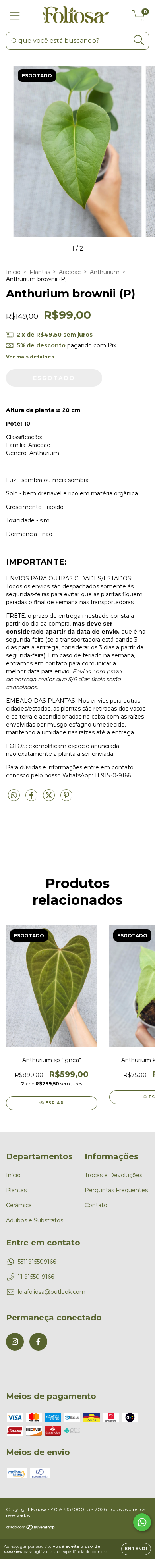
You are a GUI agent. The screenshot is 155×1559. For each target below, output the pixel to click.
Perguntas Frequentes (116, 1190)
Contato (96, 1205)
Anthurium (105, 272)
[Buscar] (139, 40)
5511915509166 (37, 1261)
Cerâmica (19, 1205)
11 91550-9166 (36, 1276)
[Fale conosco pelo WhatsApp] (142, 1522)
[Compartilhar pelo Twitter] (49, 798)
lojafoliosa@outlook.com (51, 1291)
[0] (138, 17)
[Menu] (15, 16)
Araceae (70, 272)
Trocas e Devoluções (113, 1175)
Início (13, 272)
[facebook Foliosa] (38, 1342)
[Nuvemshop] (31, 1528)
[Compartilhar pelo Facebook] (32, 798)
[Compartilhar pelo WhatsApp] (14, 795)
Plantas (39, 272)
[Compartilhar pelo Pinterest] (66, 798)
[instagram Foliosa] (15, 1342)
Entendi (136, 1548)
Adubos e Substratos (34, 1220)
